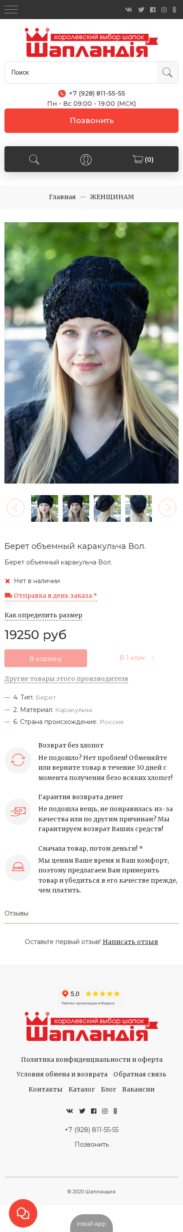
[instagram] (164, 10)
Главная (62, 197)
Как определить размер (43, 615)
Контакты (45, 1089)
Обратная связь (140, 1074)
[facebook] (152, 10)
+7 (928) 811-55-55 (91, 1130)
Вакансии (138, 1089)
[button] (15, 507)
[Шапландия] (91, 42)
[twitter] (141, 10)
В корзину (45, 659)
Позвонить (92, 120)
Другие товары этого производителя (66, 679)
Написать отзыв (130, 942)
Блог (108, 1089)
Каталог (81, 1089)
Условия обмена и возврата (62, 1074)
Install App (91, 1223)
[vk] (128, 10)
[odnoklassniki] (174, 10)
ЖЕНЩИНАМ (112, 197)
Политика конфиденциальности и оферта (92, 1060)
